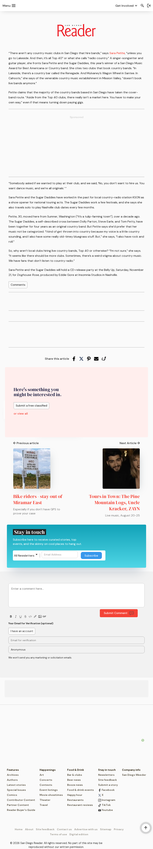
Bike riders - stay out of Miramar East (37, 499)
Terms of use (58, 834)
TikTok (106, 805)
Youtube (107, 810)
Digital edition (78, 834)
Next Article (128, 443)
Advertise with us (86, 829)
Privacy (119, 829)
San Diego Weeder (134, 774)
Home (19, 829)
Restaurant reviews (80, 805)
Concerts (46, 780)
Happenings (48, 769)
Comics (12, 795)
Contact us (64, 829)
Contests (46, 785)
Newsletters (106, 774)
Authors (12, 780)
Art (42, 774)
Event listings (49, 790)
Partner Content (18, 805)
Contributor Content (21, 800)
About (29, 829)
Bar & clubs (74, 774)
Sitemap (105, 829)
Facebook (108, 790)
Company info (131, 769)
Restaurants (75, 800)
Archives (13, 774)
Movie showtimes (51, 795)
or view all (21, 413)
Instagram (108, 800)
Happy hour (74, 795)
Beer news (74, 780)
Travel (44, 805)
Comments (18, 285)
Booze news (75, 785)
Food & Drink (75, 769)
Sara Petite (117, 53)
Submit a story (108, 785)
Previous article (28, 443)
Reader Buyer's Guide (21, 810)
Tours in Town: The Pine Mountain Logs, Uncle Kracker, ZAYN (114, 502)
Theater (45, 800)
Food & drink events (80, 790)
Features (13, 769)
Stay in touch (107, 769)
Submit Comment (115, 613)
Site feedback (107, 780)
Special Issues (16, 790)
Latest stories (16, 785)
